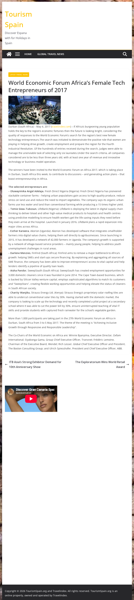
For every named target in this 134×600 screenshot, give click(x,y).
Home (28, 54)
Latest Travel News (19, 74)
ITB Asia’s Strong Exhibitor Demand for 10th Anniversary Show (35, 364)
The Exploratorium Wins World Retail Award (100, 364)
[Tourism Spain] (9, 54)
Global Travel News (50, 54)
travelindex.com (61, 126)
